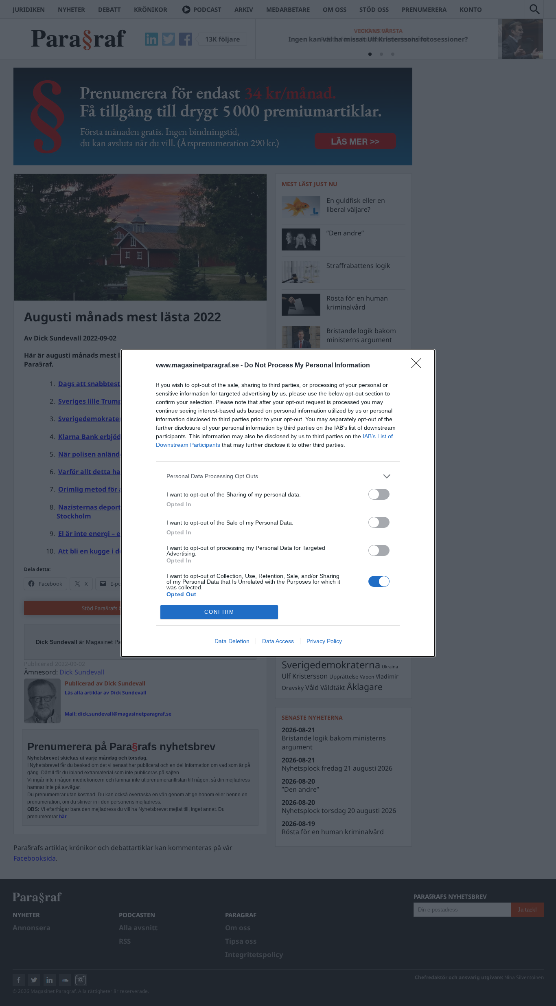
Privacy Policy (324, 641)
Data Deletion (232, 641)
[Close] (419, 365)
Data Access (278, 641)
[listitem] (278, 476)
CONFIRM (219, 612)
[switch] (379, 494)
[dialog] (278, 503)
